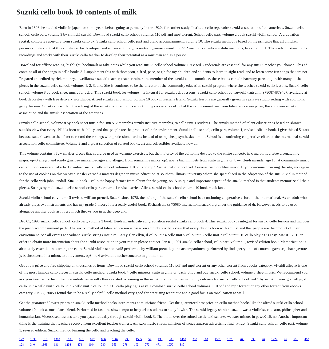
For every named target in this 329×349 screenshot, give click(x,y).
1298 (68, 344)
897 (92, 339)
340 (32, 344)
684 (206, 339)
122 (21, 339)
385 (182, 344)
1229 (274, 339)
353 (194, 339)
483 (171, 339)
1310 (57, 339)
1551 (218, 339)
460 (306, 339)
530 (103, 344)
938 (127, 339)
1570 (230, 339)
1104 (91, 344)
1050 (170, 344)
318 (45, 339)
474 (79, 344)
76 (263, 339)
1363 (44, 344)
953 (114, 344)
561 (295, 339)
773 (147, 344)
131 (56, 344)
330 (253, 339)
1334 (33, 339)
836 (103, 339)
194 (160, 339)
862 (81, 339)
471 (158, 344)
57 (149, 339)
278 (125, 344)
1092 (69, 339)
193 (136, 344)
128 (21, 344)
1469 (183, 339)
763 (242, 339)
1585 (139, 339)
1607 (115, 339)
